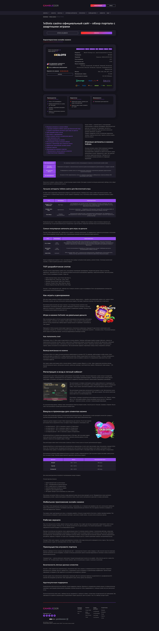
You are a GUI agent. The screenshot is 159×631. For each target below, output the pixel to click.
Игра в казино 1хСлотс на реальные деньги (60, 136)
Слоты (102, 618)
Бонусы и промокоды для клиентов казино (60, 143)
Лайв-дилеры (92, 13)
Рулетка (103, 616)
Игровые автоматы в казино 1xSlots (57, 126)
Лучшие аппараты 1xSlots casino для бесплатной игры (64, 128)
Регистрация (98, 5)
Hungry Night (88, 610)
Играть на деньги (62, 33)
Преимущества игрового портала (57, 149)
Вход (110, 5)
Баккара (103, 610)
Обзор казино (52, 16)
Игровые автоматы (71, 13)
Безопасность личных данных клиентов (60, 151)
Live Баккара (96, 611)
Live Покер (95, 615)
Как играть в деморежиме (54, 134)
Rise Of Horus (88, 615)
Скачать (53, 13)
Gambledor (45, 16)
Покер (102, 614)
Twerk (86, 617)
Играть (60, 74)
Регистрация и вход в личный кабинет (58, 141)
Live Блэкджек (96, 613)
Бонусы (60, 13)
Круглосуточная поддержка (56, 153)
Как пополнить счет (54, 138)
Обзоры (45, 13)
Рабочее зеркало (52, 147)
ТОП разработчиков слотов (55, 132)
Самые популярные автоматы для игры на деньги (63, 130)
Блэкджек (103, 612)
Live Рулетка (96, 617)
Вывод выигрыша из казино (56, 139)
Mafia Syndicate (87, 613)
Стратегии (82, 13)
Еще (108, 13)
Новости (102, 13)
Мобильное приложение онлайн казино (59, 145)
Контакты (80, 611)
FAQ (78, 613)
